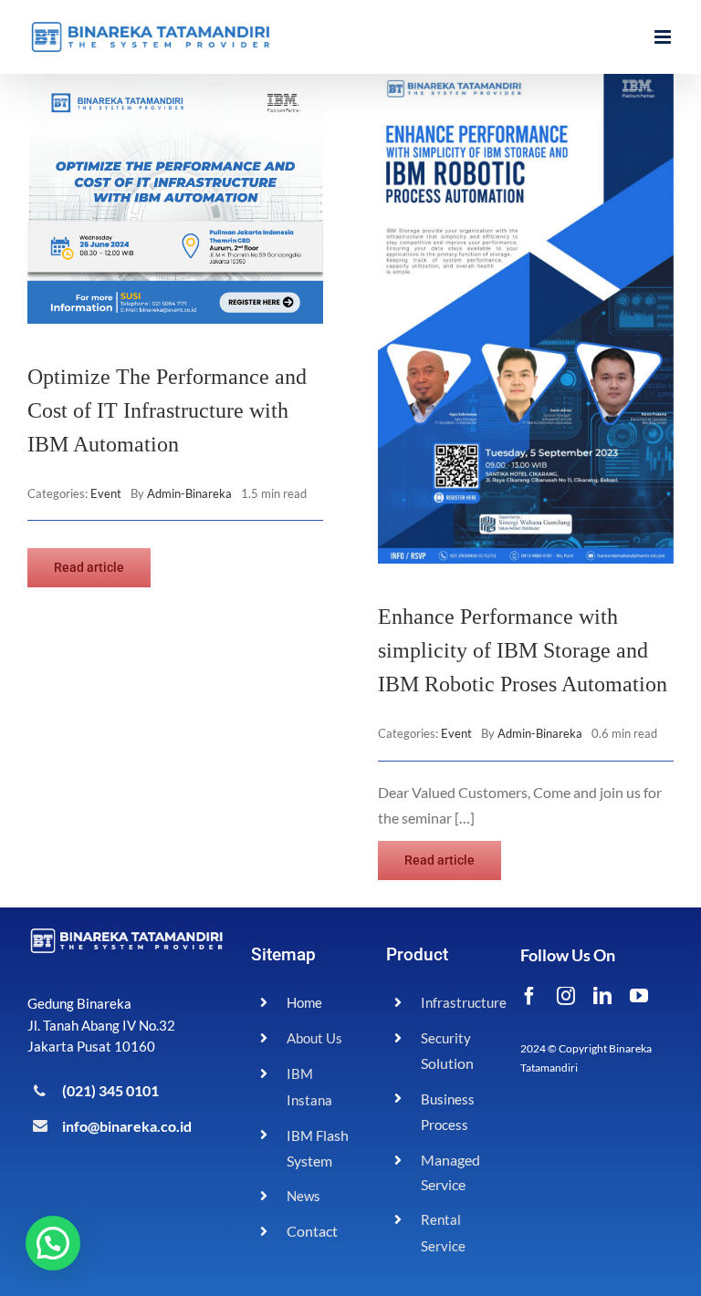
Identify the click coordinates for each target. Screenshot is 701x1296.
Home (304, 1002)
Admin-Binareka (189, 493)
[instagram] (566, 996)
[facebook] (529, 996)
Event (105, 493)
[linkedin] (602, 996)
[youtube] (639, 996)
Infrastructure (464, 1002)
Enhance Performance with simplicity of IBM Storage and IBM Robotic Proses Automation (522, 650)
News (303, 1195)
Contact (312, 1230)
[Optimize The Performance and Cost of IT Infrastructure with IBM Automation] (175, 86)
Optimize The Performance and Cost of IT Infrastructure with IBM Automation (167, 410)
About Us (314, 1038)
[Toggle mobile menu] (664, 37)
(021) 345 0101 (110, 1090)
